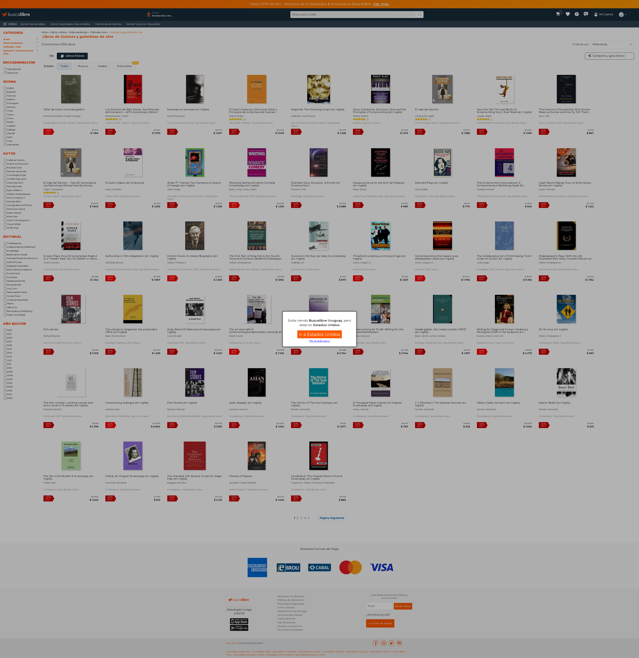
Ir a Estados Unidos (319, 334)
